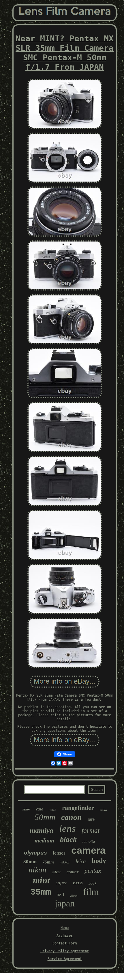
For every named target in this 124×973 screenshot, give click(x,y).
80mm (30, 861)
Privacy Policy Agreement (64, 951)
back (93, 884)
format (90, 830)
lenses (59, 853)
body (99, 860)
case (39, 809)
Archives (65, 936)
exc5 (78, 882)
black (68, 839)
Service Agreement (65, 959)
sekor (26, 809)
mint (41, 880)
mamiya (41, 830)
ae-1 (61, 894)
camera (88, 850)
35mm (40, 892)
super (61, 882)
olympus (35, 853)
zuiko (103, 810)
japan (65, 903)
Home (65, 928)
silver (56, 872)
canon (71, 817)
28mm (73, 895)
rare (91, 819)
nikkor (65, 862)
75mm (48, 862)
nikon (37, 869)
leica (81, 861)
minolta (88, 841)
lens (67, 828)
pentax (92, 870)
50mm (45, 817)
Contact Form (64, 943)
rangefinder (78, 807)
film (91, 892)
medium (44, 840)
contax (73, 872)
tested (52, 810)
